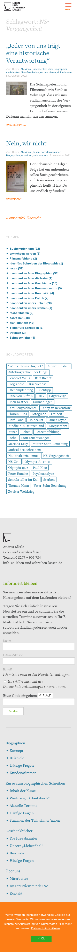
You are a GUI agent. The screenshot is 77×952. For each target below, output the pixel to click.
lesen (36, 152)
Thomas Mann (18, 485)
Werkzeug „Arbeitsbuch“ (29, 798)
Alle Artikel (26, 69)
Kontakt (16, 893)
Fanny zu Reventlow (55, 408)
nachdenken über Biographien (50, 69)
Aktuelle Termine (23, 805)
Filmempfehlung (21, 258)
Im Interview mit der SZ (29, 885)
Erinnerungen (43, 402)
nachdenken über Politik (27, 298)
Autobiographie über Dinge (28, 372)
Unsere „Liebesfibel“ (26, 845)
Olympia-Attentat (37, 461)
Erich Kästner (18, 402)
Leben (26, 431)
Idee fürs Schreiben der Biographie (34, 263)
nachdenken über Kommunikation (33, 288)
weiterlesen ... (16, 124)
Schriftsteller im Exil (23, 479)
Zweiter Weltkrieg (21, 491)
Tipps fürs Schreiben (24, 327)
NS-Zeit (14, 461)
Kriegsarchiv (58, 425)
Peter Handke (18, 473)
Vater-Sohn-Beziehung (50, 485)
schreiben (26, 155)
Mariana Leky (18, 443)
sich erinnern (64, 72)
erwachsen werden (23, 253)
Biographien (15, 742)
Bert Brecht (43, 378)
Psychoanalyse (43, 473)
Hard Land (16, 420)
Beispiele (17, 757)
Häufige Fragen (22, 765)
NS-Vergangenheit (56, 455)
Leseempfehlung (47, 431)
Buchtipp (44, 390)
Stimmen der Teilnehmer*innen (35, 820)
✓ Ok (41, 938)
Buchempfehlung (22, 248)
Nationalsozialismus (23, 455)
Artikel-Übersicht (23, 217)
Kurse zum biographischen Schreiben (35, 783)
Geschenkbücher (19, 830)
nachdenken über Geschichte (22, 72)
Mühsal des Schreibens (24, 449)
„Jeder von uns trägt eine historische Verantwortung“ (33, 53)
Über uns (13, 870)
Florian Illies (17, 414)
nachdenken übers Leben (28, 303)
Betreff (36, 672)
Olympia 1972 (18, 467)
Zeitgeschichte (20, 337)
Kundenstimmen (23, 772)
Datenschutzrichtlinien (45, 928)
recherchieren (48, 72)
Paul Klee (40, 467)
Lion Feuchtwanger (35, 437)
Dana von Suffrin (20, 396)
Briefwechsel (38, 384)
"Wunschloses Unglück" (25, 366)
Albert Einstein (59, 366)
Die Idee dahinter (24, 838)
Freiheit (56, 414)
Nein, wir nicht (26, 143)
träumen (15, 332)
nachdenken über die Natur (29, 278)
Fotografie (39, 414)
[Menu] (68, 6)
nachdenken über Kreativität (29, 293)
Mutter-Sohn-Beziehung (50, 443)
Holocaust (35, 420)
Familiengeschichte (22, 408)
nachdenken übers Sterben (29, 308)
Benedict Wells (19, 378)
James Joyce (57, 420)
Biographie (16, 384)
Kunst (12, 431)
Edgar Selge (57, 396)
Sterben (49, 479)
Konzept (16, 750)
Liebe (12, 437)
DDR (40, 396)
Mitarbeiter (19, 878)
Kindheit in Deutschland (26, 425)
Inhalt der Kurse (23, 790)
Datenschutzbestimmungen (23, 686)
